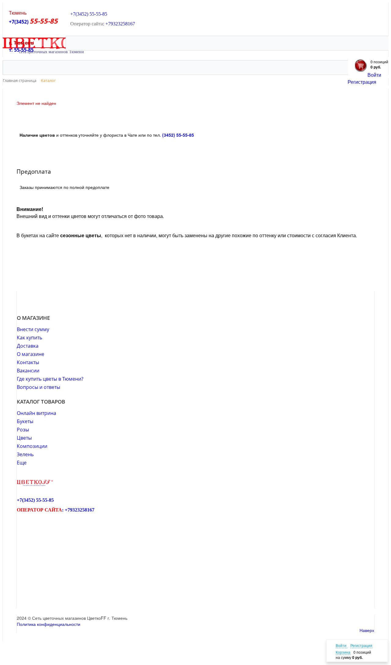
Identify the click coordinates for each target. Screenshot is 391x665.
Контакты (28, 362)
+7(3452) (19, 21)
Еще (22, 462)
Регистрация (362, 81)
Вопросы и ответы (38, 387)
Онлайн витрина (36, 413)
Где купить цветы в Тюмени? (50, 378)
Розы (23, 429)
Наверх (367, 630)
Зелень (25, 454)
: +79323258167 (119, 23)
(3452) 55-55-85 (178, 135)
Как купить (29, 337)
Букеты (25, 421)
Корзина (343, 652)
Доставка (27, 345)
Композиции (32, 446)
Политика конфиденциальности (48, 624)
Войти (374, 74)
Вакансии (28, 370)
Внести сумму (33, 329)
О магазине (30, 354)
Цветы (24, 437)
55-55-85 (98, 14)
